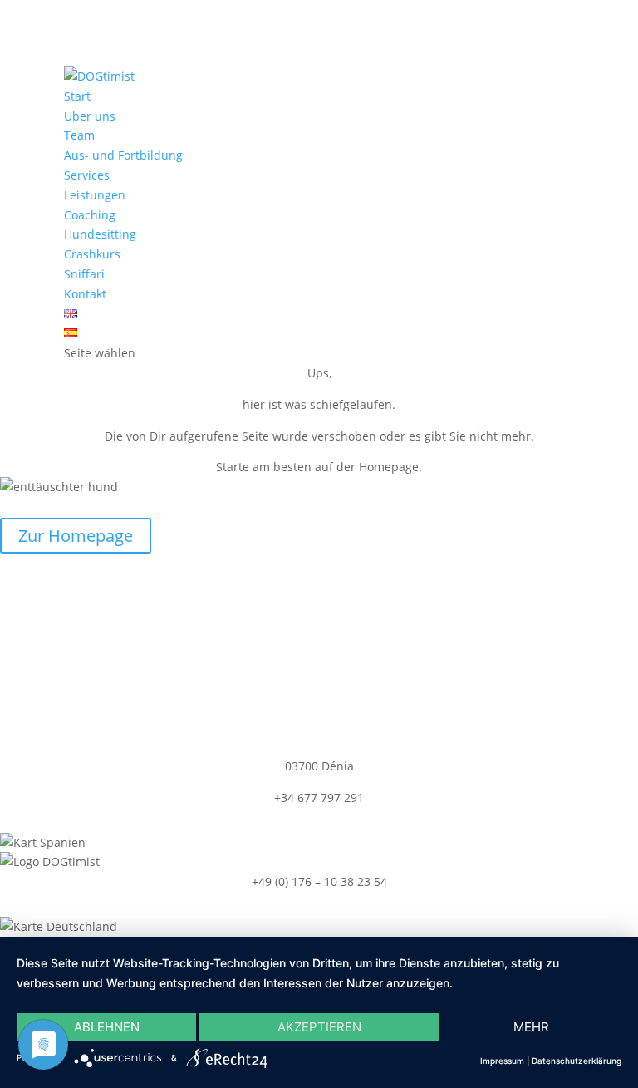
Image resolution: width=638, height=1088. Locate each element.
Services (87, 175)
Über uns (89, 116)
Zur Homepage (75, 535)
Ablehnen (107, 1027)
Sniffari (84, 274)
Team (79, 135)
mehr (531, 1027)
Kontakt (85, 294)
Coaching (89, 215)
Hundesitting (100, 234)
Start (77, 96)
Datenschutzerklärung (576, 1061)
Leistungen (94, 195)
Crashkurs (92, 254)
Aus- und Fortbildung (123, 155)
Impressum (502, 1061)
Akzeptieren (319, 1027)
